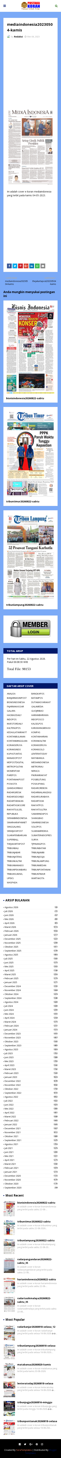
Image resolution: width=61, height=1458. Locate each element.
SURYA (34, 839)
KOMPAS (35, 732)
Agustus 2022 (31, 1096)
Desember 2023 (31, 1033)
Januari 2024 (31, 1029)
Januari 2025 (31, 982)
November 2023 (31, 1037)
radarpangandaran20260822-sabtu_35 (34, 1261)
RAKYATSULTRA (39, 809)
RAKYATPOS (37, 805)
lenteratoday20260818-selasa (35, 1383)
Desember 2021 (31, 1128)
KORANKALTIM (38, 740)
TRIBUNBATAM (38, 848)
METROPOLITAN (15, 766)
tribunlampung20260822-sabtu (24, 604)
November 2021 (31, 1132)
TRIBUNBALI (13, 848)
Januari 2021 (31, 1171)
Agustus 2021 (31, 1144)
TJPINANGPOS (38, 843)
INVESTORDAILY (15, 723)
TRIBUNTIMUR (38, 873)
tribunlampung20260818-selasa (36, 1345)
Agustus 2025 (31, 954)
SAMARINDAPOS (39, 813)
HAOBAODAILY (14, 715)
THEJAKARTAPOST (16, 843)
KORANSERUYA (14, 745)
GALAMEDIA (37, 706)
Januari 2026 (31, 934)
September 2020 (31, 1187)
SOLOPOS (36, 826)
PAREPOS (12, 775)
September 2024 (31, 998)
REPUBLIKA (12, 813)
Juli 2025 (31, 958)
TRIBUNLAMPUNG (40, 861)
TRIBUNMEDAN (38, 865)
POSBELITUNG (38, 779)
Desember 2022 (31, 1081)
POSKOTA (12, 783)
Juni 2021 (31, 1152)
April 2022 (31, 1112)
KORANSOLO (37, 749)
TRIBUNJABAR (13, 852)
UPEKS (10, 878)
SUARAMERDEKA (39, 831)
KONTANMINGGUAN (17, 740)
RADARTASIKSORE (16, 805)
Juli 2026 (31, 911)
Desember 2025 (31, 938)
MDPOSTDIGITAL (15, 762)
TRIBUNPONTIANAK (41, 869)
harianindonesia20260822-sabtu (36, 1279)
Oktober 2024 (31, 994)
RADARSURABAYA (40, 796)
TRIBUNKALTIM (14, 861)
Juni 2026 (31, 915)
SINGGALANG (14, 826)
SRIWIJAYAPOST (15, 831)
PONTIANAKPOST (15, 779)
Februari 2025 (31, 978)
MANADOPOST (14, 758)
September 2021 (31, 1140)
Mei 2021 (31, 1156)
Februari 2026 (31, 930)
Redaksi (18, 36)
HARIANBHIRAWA (39, 715)
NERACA (35, 770)
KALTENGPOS (14, 728)
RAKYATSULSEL (14, 809)
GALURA (11, 710)
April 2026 (31, 923)
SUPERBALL (12, 839)
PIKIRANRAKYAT (39, 775)
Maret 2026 (31, 927)
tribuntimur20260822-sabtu (22, 501)
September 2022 (31, 1092)
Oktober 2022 (31, 1088)
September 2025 (31, 950)
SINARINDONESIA (40, 822)
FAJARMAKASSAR (15, 706)
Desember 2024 (31, 986)
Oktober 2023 (31, 1041)
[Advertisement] (30, 73)
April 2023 (31, 1065)
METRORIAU (37, 766)
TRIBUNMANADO (15, 865)
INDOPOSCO (37, 719)
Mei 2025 (31, 966)
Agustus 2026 (31, 907)
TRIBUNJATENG (14, 856)
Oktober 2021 (31, 1136)
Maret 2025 (31, 974)
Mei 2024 (31, 1013)
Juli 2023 (31, 1053)
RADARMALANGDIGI (41, 792)
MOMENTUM (13, 770)
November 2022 (31, 1084)
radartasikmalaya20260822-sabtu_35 (34, 1300)
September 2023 (31, 1045)
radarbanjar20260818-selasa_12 (36, 1326)
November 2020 (31, 1179)
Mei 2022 (31, 1108)
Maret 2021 (31, 1163)
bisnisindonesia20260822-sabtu (25, 398)
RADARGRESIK (14, 792)
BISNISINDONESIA (16, 702)
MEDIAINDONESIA (40, 762)
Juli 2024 (31, 1005)
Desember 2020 (31, 1175)
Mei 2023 (31, 1061)
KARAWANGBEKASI (40, 728)
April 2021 (31, 1159)
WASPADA (12, 882)
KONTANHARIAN (39, 736)
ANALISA (11, 693)
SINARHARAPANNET (17, 822)
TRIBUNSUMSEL (15, 873)
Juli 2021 (31, 1148)
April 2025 (31, 970)
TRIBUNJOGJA (38, 856)
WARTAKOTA (37, 878)
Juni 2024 (31, 1009)
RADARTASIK (37, 800)
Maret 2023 (31, 1069)
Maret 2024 (31, 1021)
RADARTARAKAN (15, 800)
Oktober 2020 (31, 1183)
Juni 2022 (31, 1104)
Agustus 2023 (31, 1049)
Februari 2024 (31, 1025)
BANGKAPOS (37, 693)
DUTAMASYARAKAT (41, 702)
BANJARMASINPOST (17, 697)
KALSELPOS (37, 723)
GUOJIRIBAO (37, 710)
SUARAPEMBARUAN (17, 835)
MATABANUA (37, 758)
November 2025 (31, 942)
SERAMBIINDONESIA (17, 818)
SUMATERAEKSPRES (41, 835)
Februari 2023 (31, 1073)
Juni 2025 (31, 962)
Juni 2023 (31, 1057)
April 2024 (31, 1017)
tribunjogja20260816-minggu (34, 1402)
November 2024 (31, 990)
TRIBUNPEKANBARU (17, 869)
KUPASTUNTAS (14, 753)
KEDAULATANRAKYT (17, 732)
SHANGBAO (37, 818)
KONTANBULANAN (16, 736)
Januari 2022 (31, 1124)
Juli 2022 (31, 1100)
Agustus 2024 (31, 1002)
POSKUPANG (38, 783)
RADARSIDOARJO (15, 796)
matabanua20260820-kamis (34, 1364)
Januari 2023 (31, 1077)
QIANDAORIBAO (15, 788)
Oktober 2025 (31, 946)
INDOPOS (12, 719)
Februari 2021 (31, 1167)
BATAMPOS (37, 697)
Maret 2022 (31, 1116)
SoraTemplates (24, 1449)
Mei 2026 (31, 919)
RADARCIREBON (39, 788)
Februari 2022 (31, 1120)
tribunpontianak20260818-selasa (37, 1421)
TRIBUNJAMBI (37, 852)
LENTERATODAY (39, 753)
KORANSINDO (14, 749)
